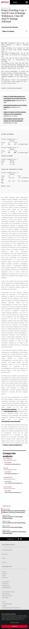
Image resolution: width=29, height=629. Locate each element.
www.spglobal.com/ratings (9, 409)
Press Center (4, 577)
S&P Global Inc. (7, 566)
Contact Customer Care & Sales (8, 591)
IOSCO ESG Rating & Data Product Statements (11, 607)
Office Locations (5, 597)
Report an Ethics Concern (7, 595)
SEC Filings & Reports (6, 587)
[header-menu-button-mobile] (26, 2)
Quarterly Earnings (5, 585)
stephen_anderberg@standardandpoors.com (13, 492)
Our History (4, 573)
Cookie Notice (21, 619)
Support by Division (6, 593)
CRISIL (3, 558)
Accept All (14, 626)
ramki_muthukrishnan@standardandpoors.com (13, 483)
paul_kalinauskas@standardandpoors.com (13, 464)
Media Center (4, 554)
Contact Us (4, 562)
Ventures (4, 575)
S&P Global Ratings (8, 544)
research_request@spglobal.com (12, 445)
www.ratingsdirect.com (10, 411)
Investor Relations (5, 581)
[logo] (5, 2)
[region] (14, 619)
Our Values (4, 571)
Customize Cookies (14, 622)
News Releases (5, 583)
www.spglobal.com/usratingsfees (10, 421)
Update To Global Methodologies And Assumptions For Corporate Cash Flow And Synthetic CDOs (15, 98)
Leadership (4, 605)
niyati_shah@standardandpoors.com (12, 473)
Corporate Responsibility (7, 603)
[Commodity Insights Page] (16, 539)
